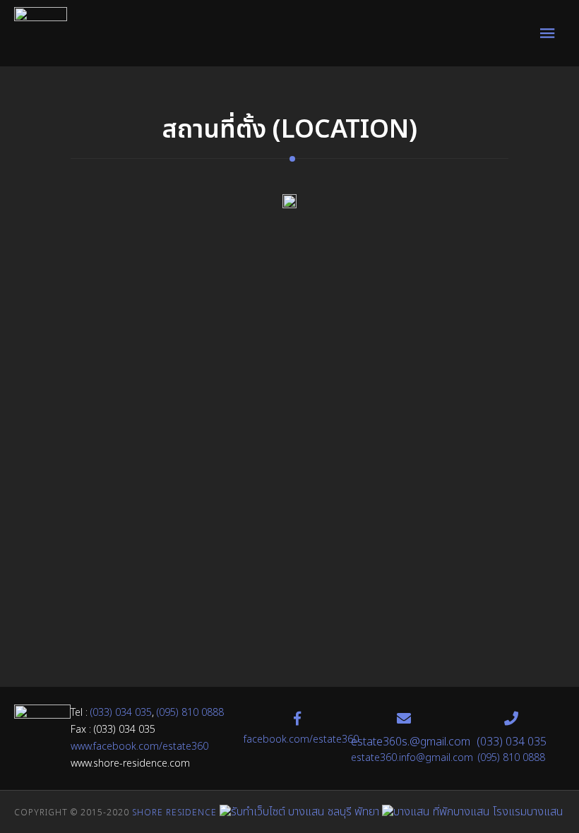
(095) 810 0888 (190, 712)
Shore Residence (174, 812)
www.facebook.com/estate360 (139, 746)
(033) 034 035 (121, 712)
